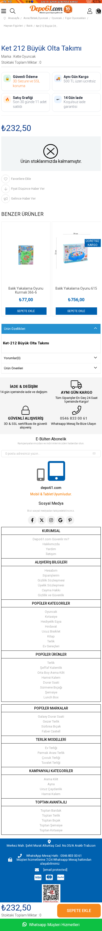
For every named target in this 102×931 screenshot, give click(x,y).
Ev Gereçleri (51, 646)
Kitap (51, 636)
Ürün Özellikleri (14, 329)
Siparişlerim (51, 575)
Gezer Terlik (51, 721)
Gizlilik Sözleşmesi (51, 580)
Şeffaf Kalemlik (51, 668)
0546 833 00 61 (73, 418)
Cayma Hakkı (51, 590)
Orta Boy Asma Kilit (51, 672)
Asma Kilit (51, 779)
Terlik (51, 641)
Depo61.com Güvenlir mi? (51, 539)
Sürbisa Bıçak (51, 726)
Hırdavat (51, 626)
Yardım (51, 549)
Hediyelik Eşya (51, 621)
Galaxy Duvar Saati (51, 716)
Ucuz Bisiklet (51, 631)
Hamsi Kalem (51, 677)
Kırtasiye (51, 616)
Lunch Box (51, 697)
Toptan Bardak (51, 810)
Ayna (51, 784)
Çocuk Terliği (51, 758)
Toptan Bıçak (51, 820)
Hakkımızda (51, 544)
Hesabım (51, 570)
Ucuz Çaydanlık (51, 789)
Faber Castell (51, 731)
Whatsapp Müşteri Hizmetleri (53, 924)
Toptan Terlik (51, 815)
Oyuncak (51, 612)
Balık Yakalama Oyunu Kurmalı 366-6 (25, 290)
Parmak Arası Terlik (51, 753)
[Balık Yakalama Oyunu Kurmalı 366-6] (26, 254)
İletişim (51, 554)
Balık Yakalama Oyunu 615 (76, 288)
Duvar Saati (51, 682)
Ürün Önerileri (13, 368)
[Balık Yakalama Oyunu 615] (76, 254)
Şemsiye (51, 692)
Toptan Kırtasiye (51, 830)
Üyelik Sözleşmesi (51, 585)
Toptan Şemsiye (51, 825)
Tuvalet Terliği (51, 762)
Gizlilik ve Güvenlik (51, 595)
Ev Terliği (51, 748)
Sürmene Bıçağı (51, 687)
